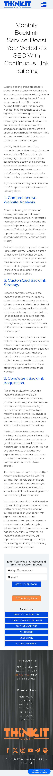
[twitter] (15, 750)
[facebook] (7, 750)
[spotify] (45, 750)
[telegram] (37, 750)
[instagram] (22, 750)
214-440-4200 (22, 674)
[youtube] (30, 750)
